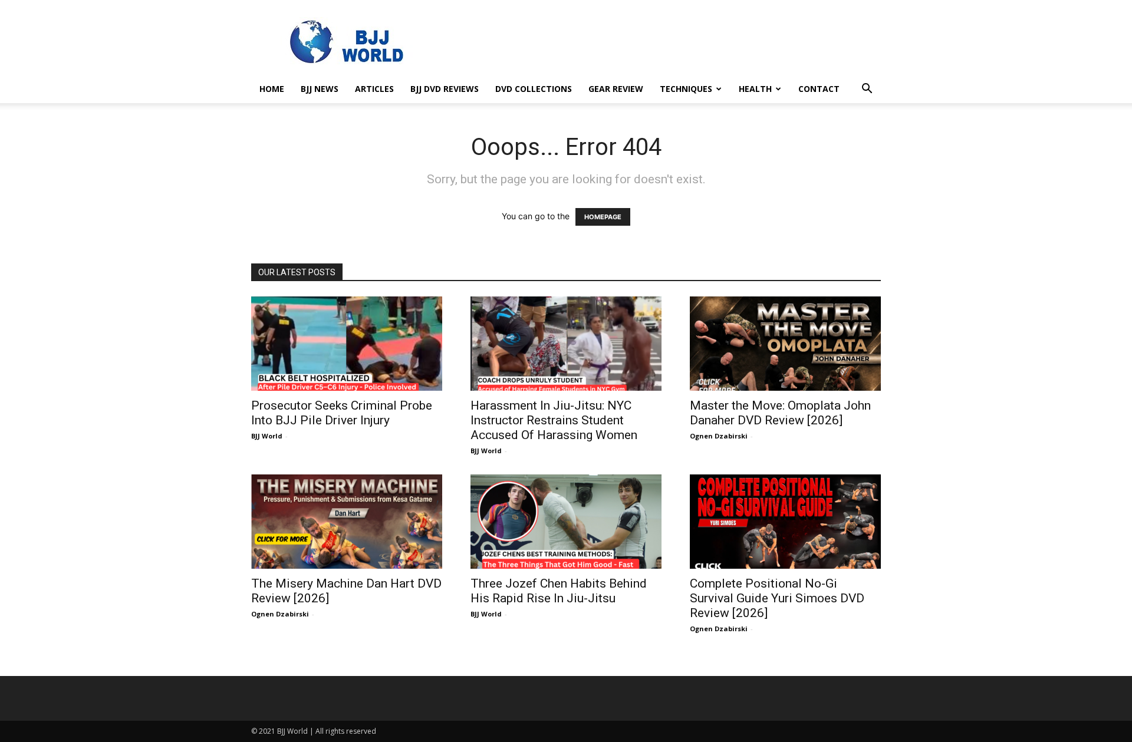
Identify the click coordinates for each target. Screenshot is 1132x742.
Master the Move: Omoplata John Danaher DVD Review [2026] (780, 412)
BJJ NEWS (319, 88)
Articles (374, 88)
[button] (867, 89)
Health (755, 88)
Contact (819, 88)
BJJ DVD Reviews (444, 88)
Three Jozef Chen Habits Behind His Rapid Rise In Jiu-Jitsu (558, 590)
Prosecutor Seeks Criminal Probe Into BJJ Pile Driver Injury (341, 412)
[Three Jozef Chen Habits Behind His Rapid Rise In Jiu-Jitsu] (566, 521)
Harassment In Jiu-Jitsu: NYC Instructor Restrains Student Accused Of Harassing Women (553, 420)
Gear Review (615, 88)
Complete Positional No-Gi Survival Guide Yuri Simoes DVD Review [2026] (777, 598)
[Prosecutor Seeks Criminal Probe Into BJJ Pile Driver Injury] (346, 343)
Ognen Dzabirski (719, 435)
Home (271, 88)
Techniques (686, 88)
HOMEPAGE (602, 217)
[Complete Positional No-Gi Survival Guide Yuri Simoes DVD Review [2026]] (785, 521)
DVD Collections (533, 88)
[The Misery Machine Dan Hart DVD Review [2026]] (346, 521)
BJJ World (266, 435)
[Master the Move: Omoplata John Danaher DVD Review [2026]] (785, 343)
